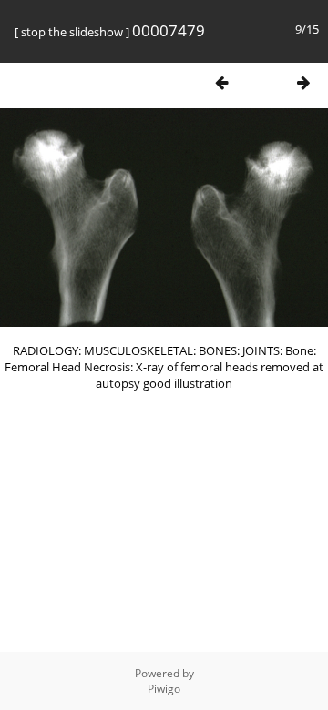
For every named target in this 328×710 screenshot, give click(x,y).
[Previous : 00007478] (221, 82)
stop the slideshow (72, 32)
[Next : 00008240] (303, 82)
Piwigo (164, 688)
